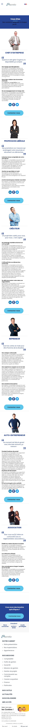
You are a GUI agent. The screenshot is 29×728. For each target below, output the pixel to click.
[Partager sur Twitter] (17, 104)
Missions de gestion (11, 668)
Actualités (7, 694)
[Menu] (2, 4)
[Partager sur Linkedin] (10, 104)
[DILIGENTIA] (11, 4)
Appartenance (9, 651)
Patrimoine (8, 685)
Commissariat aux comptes (10, 675)
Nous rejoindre (9, 698)
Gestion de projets (10, 671)
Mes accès (7, 702)
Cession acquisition (11, 679)
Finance (7, 682)
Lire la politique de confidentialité (9, 721)
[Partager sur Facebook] (13, 104)
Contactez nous (14, 616)
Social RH (7, 665)
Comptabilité (8, 659)
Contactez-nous (13, 113)
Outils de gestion (10, 662)
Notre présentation (10, 644)
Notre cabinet (8, 641)
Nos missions (8, 655)
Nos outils (7, 690)
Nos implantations (10, 647)
